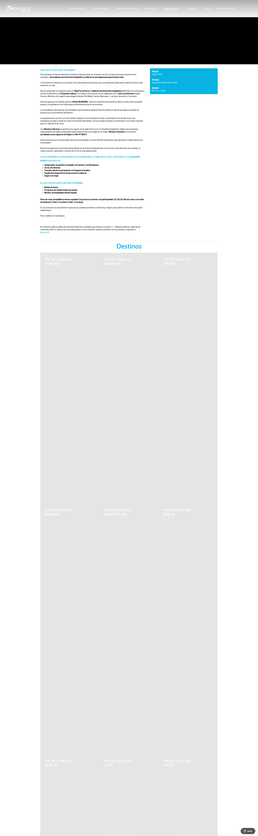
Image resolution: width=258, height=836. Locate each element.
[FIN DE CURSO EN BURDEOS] (69, 628)
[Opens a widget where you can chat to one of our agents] (248, 831)
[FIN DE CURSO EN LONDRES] (69, 378)
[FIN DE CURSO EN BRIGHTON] (129, 378)
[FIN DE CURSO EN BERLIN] (188, 628)
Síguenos (45, 232)
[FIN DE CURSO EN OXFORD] (188, 378)
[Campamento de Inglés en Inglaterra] (157, 102)
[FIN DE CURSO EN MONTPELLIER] (129, 628)
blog (113, 227)
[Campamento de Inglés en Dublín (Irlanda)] (211, 115)
